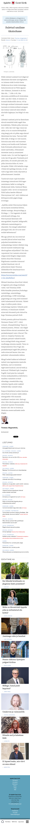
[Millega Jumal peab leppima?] (15, 683)
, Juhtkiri (9, 473)
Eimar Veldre (7, 665)
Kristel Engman (8, 616)
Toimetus (15, 780)
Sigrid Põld (7, 767)
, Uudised (11, 446)
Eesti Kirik (21, 2)
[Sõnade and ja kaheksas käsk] (15, 733)
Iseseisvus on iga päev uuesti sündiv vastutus (15, 484)
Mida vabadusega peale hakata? (12, 474)
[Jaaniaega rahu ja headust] (15, 634)
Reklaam (15, 784)
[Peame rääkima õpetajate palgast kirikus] (15, 657)
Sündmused (5, 446)
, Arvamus (10, 455)
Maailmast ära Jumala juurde (11, 547)
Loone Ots (6, 741)
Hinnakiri (15, 782)
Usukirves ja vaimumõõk (13, 712)
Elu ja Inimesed (6, 451)
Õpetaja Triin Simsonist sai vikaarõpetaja (14, 470)
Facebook (15, 810)
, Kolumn (9, 499)
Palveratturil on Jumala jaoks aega (12, 543)
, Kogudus (13, 451)
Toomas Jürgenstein (21, 38)
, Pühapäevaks (10, 525)
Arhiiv (15, 786)
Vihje (15, 788)
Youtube (15, 812)
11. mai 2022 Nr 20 (22, 40)
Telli (15, 789)
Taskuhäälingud (15, 814)
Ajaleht (7, 2)
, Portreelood (14, 510)
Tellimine (14, 821)
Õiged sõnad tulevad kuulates (11, 527)
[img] (27, 821)
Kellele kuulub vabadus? (9, 536)
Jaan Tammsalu (8, 639)
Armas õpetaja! (7, 532)
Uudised (4, 541)
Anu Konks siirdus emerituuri (10, 452)
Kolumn (8, 40)
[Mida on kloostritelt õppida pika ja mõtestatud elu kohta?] (15, 605)
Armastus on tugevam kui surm (11, 497)
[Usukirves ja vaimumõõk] (15, 709)
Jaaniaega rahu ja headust (13, 636)
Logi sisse (21, 821)
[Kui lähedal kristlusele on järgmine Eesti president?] (15, 578)
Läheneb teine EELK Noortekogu (11, 479)
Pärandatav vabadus (8, 463)
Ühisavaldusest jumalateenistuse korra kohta (15, 552)
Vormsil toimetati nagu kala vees (12, 508)
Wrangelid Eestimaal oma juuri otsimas (13, 448)
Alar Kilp (6, 587)
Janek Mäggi (7, 691)
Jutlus (4, 525)
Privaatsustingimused (15, 804)
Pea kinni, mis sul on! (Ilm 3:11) (11, 457)
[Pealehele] (13, 4)
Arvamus (4, 455)
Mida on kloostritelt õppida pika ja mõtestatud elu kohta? (14, 610)
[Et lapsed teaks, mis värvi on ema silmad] (15, 759)
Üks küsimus (5, 468)
